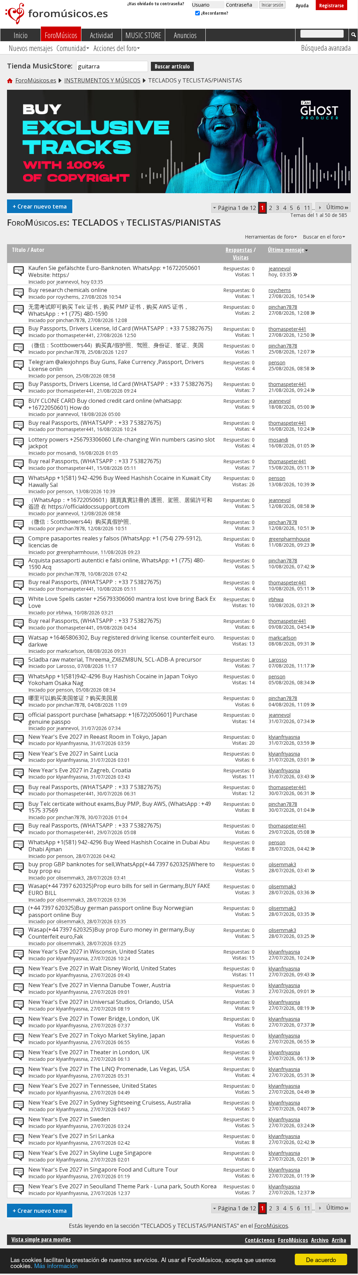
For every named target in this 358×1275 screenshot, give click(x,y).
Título (19, 250)
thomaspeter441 (75, 335)
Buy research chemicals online (67, 290)
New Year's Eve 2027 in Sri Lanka (71, 1136)
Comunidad (71, 48)
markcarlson (70, 651)
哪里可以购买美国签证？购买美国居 (73, 698)
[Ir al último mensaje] (295, 274)
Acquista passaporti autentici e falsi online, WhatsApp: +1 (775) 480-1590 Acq (116, 563)
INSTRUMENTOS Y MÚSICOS (102, 80)
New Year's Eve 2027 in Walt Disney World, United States (102, 968)
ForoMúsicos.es (35, 80)
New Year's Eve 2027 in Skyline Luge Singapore (90, 1153)
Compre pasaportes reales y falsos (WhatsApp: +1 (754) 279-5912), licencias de (115, 541)
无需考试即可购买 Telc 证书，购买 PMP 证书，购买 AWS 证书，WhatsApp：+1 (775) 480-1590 (108, 310)
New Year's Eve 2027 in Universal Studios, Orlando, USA (100, 1002)
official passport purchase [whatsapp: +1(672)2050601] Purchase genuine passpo (112, 718)
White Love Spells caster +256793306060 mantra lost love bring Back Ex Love (121, 602)
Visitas (241, 257)
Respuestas (239, 250)
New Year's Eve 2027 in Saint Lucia (73, 753)
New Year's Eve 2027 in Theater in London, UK (88, 1052)
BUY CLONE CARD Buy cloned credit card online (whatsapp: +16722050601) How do (105, 404)
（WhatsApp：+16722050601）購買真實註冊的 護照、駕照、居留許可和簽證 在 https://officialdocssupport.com (120, 503)
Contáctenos (260, 1240)
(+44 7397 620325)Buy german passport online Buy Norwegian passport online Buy (110, 911)
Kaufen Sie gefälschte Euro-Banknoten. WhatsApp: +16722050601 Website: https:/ (114, 271)
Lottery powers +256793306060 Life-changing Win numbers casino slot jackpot (121, 443)
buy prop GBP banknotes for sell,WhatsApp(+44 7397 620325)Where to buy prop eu (121, 867)
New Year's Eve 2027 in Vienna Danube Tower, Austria (99, 985)
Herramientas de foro (269, 236)
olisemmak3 (70, 877)
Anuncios (185, 35)
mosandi (66, 453)
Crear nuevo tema (40, 206)
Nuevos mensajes (31, 48)
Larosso (65, 666)
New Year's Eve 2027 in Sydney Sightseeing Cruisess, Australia (109, 1102)
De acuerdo (321, 1259)
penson (64, 375)
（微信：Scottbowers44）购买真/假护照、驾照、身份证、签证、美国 (116, 345)
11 (307, 208)
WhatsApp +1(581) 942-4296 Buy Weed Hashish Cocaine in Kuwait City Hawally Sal (119, 481)
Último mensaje (286, 250)
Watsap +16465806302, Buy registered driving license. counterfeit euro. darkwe (121, 641)
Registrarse (331, 5)
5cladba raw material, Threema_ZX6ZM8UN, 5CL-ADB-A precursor (115, 659)
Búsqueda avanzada (326, 47)
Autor (37, 250)
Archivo (320, 1240)
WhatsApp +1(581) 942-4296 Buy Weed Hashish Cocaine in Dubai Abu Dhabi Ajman (119, 845)
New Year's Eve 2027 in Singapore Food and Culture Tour (103, 1169)
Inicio (21, 35)
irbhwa (63, 612)
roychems (67, 296)
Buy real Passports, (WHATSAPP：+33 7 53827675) (94, 423)
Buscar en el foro (322, 236)
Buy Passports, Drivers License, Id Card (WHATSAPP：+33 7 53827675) (120, 328)
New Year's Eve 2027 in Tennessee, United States (92, 1086)
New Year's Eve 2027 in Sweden (69, 1119)
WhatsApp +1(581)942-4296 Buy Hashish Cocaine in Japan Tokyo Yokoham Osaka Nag (113, 679)
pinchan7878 (70, 320)
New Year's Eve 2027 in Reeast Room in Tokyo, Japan (97, 737)
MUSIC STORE (143, 35)
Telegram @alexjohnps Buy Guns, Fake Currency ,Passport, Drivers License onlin (116, 365)
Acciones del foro (115, 48)
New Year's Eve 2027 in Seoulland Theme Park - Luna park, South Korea (122, 1186)
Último (335, 207)
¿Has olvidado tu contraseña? (155, 3)
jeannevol (67, 281)
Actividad (101, 35)
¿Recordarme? (214, 13)
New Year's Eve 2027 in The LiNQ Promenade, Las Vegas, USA (109, 1069)
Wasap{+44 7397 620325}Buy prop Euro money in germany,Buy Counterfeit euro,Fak (111, 933)
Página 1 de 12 (237, 208)
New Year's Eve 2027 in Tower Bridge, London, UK (93, 1018)
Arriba (339, 1240)
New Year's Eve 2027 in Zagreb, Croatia (79, 770)
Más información (56, 1265)
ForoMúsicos (61, 35)
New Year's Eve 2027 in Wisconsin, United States (91, 951)
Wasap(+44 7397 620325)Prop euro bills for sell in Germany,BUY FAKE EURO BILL (119, 889)
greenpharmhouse (77, 552)
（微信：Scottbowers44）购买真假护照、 (81, 521)
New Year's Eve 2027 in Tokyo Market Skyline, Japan (96, 1035)
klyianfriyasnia (72, 743)
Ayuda (302, 5)
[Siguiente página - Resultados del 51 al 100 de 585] (319, 207)
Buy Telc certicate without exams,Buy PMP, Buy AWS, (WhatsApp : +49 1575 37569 (119, 807)
